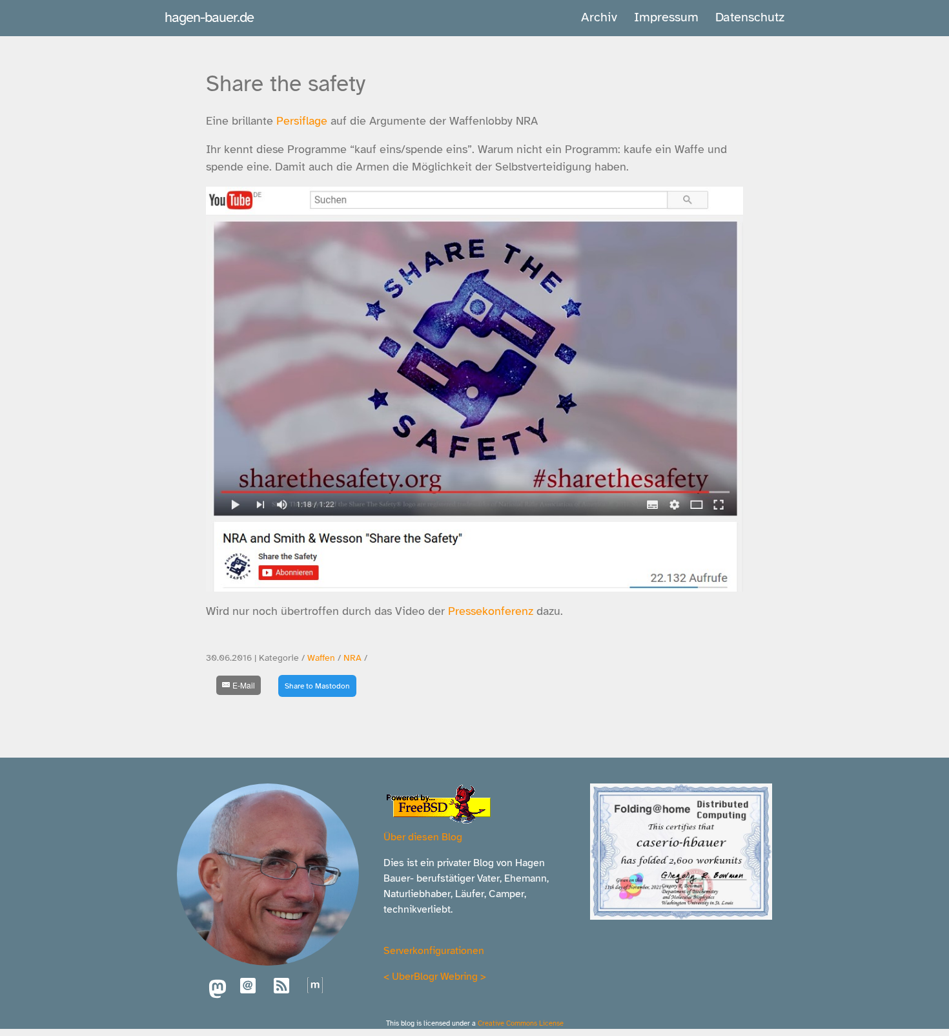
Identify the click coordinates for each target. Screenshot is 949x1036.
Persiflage (301, 121)
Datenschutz (749, 17)
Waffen (321, 657)
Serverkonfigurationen (433, 950)
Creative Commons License (521, 1023)
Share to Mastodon (317, 685)
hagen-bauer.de (209, 17)
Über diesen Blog (422, 837)
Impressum (666, 17)
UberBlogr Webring (435, 976)
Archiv (599, 17)
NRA (352, 657)
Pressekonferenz (490, 611)
